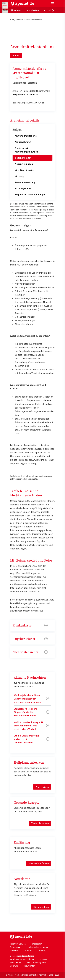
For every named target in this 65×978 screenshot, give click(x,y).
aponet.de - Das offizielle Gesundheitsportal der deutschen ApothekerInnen (22, 4)
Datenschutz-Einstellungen (22, 955)
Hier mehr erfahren (39, 863)
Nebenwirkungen (24, 163)
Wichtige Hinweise (24, 169)
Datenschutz (16, 947)
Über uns (14, 965)
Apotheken (33, 10)
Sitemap (42, 950)
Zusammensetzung (25, 182)
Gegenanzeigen (23, 157)
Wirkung (19, 176)
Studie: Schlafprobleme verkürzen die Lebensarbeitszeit (26, 739)
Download (14, 950)
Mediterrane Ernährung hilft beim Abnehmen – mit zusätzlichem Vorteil (28, 726)
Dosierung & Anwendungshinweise (26, 149)
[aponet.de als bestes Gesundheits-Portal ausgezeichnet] (5, 7)
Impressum (37, 943)
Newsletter (29, 965)
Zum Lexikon (42, 786)
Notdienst (16, 10)
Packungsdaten (23, 188)
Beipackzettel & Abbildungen (30, 194)
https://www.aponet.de (21, 937)
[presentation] (53, 10)
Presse (44, 959)
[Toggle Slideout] (52, 3)
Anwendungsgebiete (26, 135)
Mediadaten (15, 962)
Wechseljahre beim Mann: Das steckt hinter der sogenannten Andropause (27, 699)
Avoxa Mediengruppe (36, 962)
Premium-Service (18, 943)
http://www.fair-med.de (25, 94)
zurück (16, 55)
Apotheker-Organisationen (22, 959)
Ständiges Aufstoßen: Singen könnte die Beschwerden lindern (25, 712)
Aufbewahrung (23, 141)
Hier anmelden (41, 906)
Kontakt (28, 950)
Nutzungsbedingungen (38, 947)
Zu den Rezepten (40, 823)
